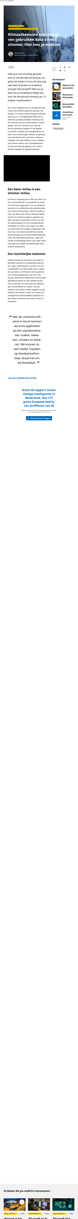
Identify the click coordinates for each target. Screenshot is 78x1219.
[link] (39, 418)
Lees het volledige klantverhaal (22, 378)
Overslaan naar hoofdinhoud (7, 0)
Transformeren (16, 26)
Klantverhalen (58, 129)
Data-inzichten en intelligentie (23, 29)
